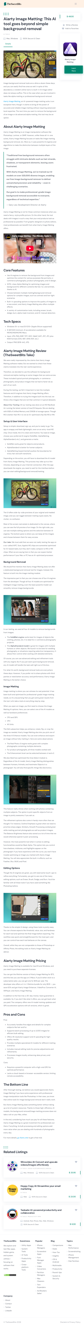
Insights (55, 1256)
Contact (8, 1304)
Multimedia (56, 1265)
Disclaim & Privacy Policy (70, 1322)
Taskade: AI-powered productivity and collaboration (41, 1211)
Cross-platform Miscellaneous (39, 1168)
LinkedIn (8, 1311)
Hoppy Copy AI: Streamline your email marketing (40, 1187)
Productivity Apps (34, 1216)
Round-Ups (57, 1272)
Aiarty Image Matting (12, 101)
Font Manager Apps (40, 1260)
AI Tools (7, 34)
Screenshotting (74, 1251)
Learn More (73, 69)
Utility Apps (26, 1245)
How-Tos (56, 1252)
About (7, 1300)
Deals (54, 1249)
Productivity (57, 1269)
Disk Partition (73, 1261)
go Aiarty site (22, 1138)
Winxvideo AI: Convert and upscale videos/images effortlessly (39, 1163)
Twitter (8, 1307)
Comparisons (57, 1245)
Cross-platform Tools (25, 1267)
